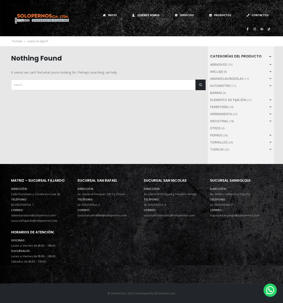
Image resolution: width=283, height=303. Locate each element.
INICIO (112, 15)
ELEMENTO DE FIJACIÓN (228, 100)
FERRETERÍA (219, 107)
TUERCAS (217, 149)
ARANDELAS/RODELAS (226, 78)
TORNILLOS (219, 142)
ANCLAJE (216, 71)
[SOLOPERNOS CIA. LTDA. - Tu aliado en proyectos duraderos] (42, 18)
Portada (17, 41)
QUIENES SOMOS (148, 15)
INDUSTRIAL (219, 121)
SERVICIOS (187, 15)
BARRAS (216, 93)
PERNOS (216, 135)
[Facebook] (247, 29)
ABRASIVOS (218, 64)
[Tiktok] (269, 29)
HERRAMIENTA (221, 114)
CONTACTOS (260, 15)
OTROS (215, 128)
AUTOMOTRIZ (220, 86)
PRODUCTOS (222, 15)
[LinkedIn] (262, 29)
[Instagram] (255, 29)
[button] (270, 290)
